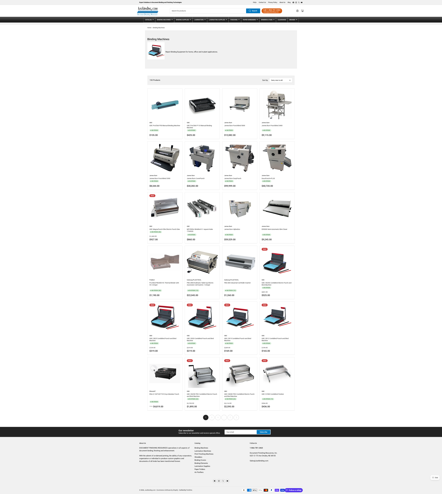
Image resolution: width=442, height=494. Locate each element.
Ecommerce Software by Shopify (167, 490)
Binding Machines (164, 20)
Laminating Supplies (217, 20)
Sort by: (265, 80)
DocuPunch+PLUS (268, 178)
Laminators (199, 20)
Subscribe (263, 432)
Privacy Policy (272, 2)
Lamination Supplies (202, 466)
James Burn (228, 122)
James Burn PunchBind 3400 (272, 125)
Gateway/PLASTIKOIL (194, 280)
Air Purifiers (199, 472)
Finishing (234, 20)
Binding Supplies (182, 20)
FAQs (254, 2)
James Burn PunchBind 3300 (159, 178)
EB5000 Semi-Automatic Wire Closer (274, 229)
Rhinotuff (152, 391)
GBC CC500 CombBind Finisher (273, 394)
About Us (282, 2)
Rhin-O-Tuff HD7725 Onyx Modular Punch (164, 394)
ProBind (151, 280)
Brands (292, 20)
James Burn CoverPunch (196, 178)
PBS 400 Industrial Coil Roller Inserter (237, 283)
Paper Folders (200, 469)
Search (254, 11)
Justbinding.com (150, 490)
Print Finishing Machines (204, 454)
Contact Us (262, 2)
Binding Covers (200, 460)
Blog (289, 2)
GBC (150, 122)
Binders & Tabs (266, 20)
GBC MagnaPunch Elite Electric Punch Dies (164, 229)
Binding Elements (201, 463)
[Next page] (236, 417)
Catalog (148, 20)
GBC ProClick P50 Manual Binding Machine (164, 125)
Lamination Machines (203, 451)
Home (149, 28)
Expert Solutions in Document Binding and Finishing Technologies (160, 2)
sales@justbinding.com (271, 12)
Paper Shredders (249, 20)
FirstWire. (189, 490)
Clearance (282, 20)
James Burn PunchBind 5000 (234, 125)
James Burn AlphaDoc (232, 229)
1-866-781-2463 (273, 10)
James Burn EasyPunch (232, 178)
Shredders (198, 457)
